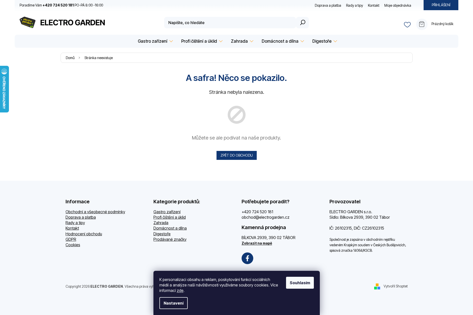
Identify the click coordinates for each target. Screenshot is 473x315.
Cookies (73, 244)
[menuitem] (154, 41)
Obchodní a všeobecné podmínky (95, 211)
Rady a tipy (354, 5)
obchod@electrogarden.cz (266, 217)
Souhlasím (300, 282)
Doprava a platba (328, 5)
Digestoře (162, 233)
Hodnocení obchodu (84, 233)
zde (180, 290)
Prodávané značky (169, 239)
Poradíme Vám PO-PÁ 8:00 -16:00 (61, 5)
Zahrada (160, 222)
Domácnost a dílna (170, 228)
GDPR (71, 239)
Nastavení (173, 303)
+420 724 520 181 (257, 211)
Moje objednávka (397, 5)
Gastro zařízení (167, 211)
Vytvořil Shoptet (396, 286)
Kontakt (373, 5)
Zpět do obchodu (236, 155)
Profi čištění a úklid (169, 217)
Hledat (302, 22)
